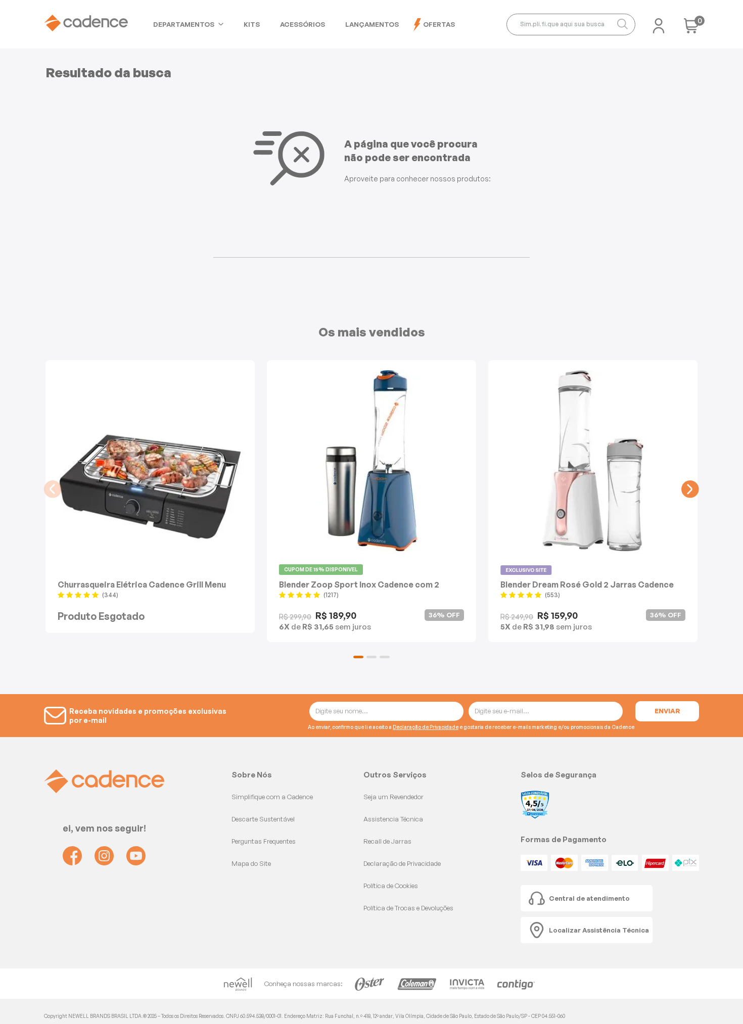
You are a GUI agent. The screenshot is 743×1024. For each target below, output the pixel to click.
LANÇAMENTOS (372, 24)
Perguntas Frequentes (263, 841)
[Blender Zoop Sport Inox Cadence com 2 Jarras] (371, 460)
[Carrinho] (691, 29)
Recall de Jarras (387, 841)
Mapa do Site (251, 863)
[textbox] (570, 24)
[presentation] (53, 489)
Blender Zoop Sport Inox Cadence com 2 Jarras (359, 584)
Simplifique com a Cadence (272, 797)
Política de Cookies (390, 886)
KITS (252, 24)
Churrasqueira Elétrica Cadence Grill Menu (142, 584)
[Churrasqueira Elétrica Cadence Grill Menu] (150, 460)
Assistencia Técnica (393, 819)
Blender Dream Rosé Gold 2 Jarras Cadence (587, 584)
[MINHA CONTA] (658, 22)
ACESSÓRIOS (302, 24)
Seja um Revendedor (393, 797)
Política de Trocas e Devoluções (408, 908)
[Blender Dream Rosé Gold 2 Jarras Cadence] (593, 460)
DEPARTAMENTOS (183, 24)
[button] (358, 657)
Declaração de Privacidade (425, 727)
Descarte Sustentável (263, 819)
